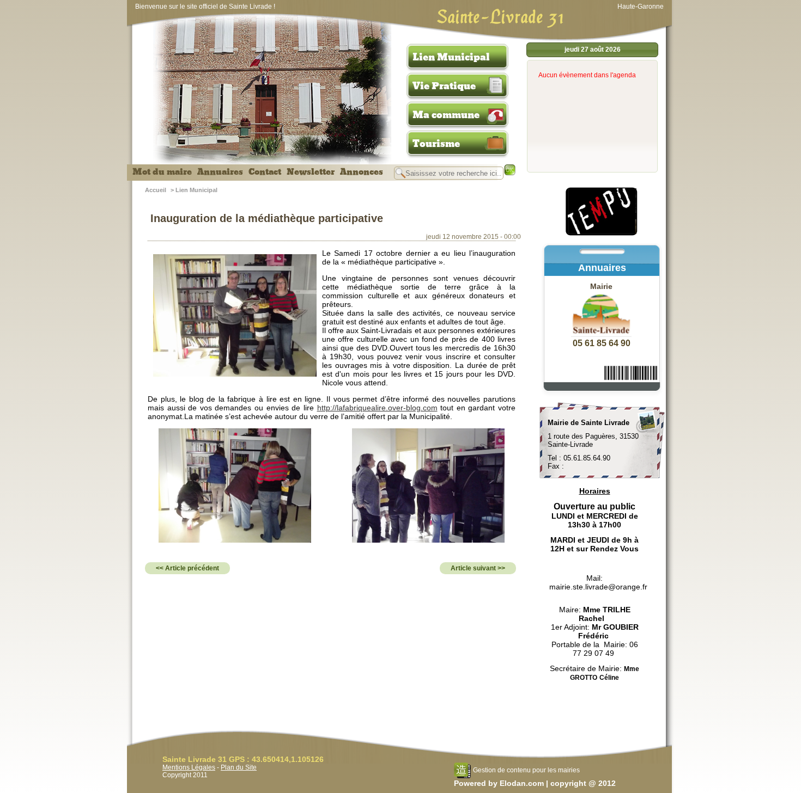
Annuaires (220, 172)
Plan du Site (239, 767)
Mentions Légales (188, 767)
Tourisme (436, 143)
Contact (264, 172)
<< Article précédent (187, 568)
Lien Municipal (451, 57)
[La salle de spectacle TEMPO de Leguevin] (602, 234)
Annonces (361, 172)
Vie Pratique (444, 86)
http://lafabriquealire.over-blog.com (377, 407)
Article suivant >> (478, 568)
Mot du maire (162, 172)
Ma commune (446, 114)
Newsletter (311, 172)
